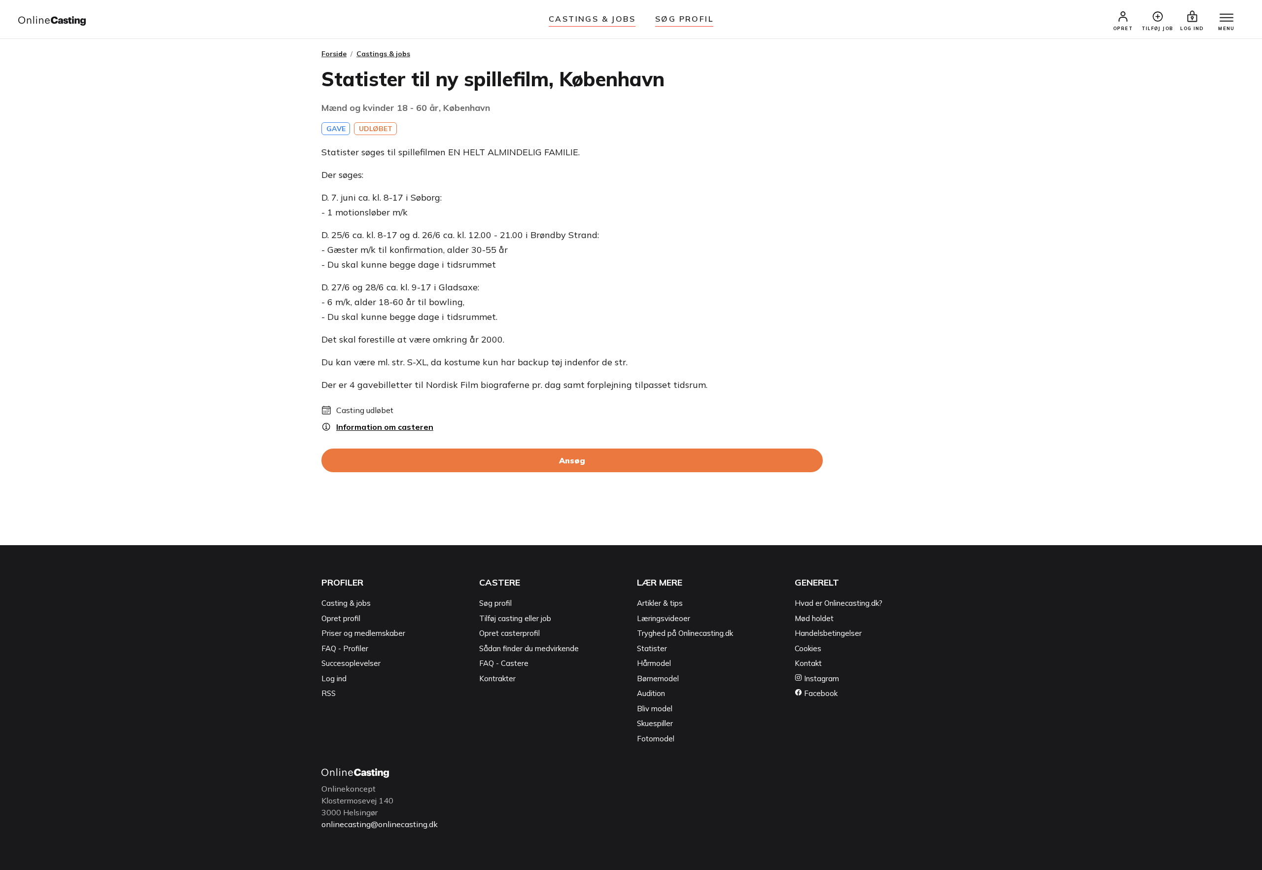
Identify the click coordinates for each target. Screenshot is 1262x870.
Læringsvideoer (663, 618)
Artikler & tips (660, 603)
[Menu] (1226, 18)
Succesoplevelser (351, 663)
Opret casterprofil (509, 633)
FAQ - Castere (503, 663)
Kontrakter (497, 678)
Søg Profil (684, 19)
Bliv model (654, 708)
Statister (652, 648)
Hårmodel (654, 663)
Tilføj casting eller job (515, 618)
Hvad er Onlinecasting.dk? (838, 603)
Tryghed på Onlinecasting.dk (685, 633)
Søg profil (495, 603)
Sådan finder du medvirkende (529, 648)
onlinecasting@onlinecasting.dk (379, 824)
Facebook (820, 693)
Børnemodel (658, 678)
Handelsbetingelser (828, 633)
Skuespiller (655, 723)
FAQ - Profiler (344, 648)
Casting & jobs (346, 603)
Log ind (334, 678)
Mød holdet (814, 618)
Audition (651, 693)
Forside (334, 53)
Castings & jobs (592, 19)
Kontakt (808, 663)
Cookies (808, 648)
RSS (328, 693)
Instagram (820, 678)
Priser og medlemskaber (363, 633)
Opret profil (340, 618)
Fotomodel (655, 738)
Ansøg (572, 460)
